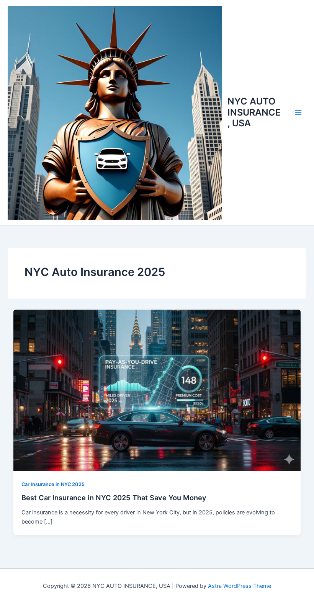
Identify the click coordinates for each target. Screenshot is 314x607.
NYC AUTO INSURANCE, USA (254, 112)
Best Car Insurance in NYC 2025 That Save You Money (113, 497)
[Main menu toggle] (298, 112)
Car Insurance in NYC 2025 (53, 484)
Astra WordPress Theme (239, 586)
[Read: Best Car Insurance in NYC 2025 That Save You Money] (157, 390)
